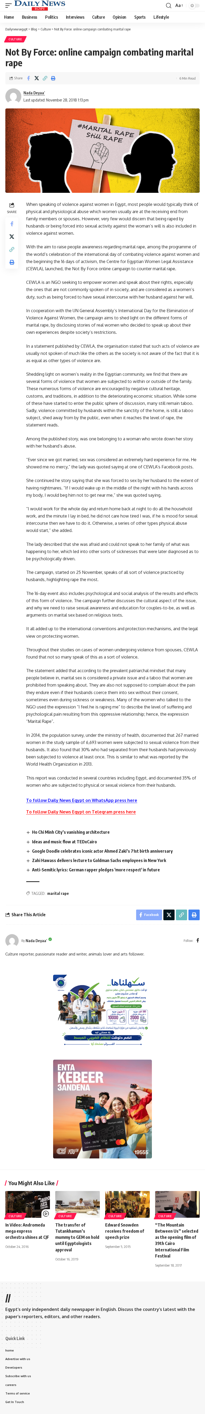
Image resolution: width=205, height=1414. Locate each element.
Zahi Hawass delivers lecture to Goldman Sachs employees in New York (99, 860)
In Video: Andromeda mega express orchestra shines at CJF (27, 1231)
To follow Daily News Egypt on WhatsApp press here (81, 800)
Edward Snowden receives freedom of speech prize (124, 1231)
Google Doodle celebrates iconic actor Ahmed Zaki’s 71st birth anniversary (102, 851)
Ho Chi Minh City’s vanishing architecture (71, 832)
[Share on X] (36, 78)
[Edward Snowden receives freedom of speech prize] (127, 1204)
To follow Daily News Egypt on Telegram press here (81, 811)
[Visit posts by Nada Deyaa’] (12, 940)
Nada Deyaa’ (34, 92)
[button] (9, 6)
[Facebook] (198, 941)
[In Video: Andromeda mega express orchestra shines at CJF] (27, 1204)
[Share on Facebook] (28, 78)
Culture (15, 39)
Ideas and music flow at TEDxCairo (64, 841)
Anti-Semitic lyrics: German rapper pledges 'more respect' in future (96, 869)
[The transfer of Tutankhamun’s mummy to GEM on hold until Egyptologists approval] (77, 1204)
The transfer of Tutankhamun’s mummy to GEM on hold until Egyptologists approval (77, 1237)
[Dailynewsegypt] (39, 6)
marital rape (58, 893)
